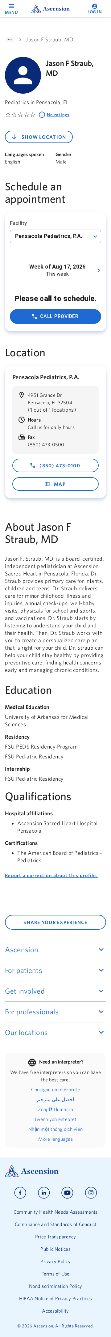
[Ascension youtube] (67, 1193)
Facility (18, 223)
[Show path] (10, 39)
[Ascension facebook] (20, 1193)
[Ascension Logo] (55, 1171)
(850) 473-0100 (59, 465)
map (60, 484)
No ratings (58, 114)
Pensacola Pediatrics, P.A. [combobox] (48, 236)
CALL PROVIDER (59, 316)
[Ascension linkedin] (44, 1193)
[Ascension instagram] (91, 1193)
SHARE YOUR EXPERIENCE (55, 922)
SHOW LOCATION (44, 137)
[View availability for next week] (98, 270)
